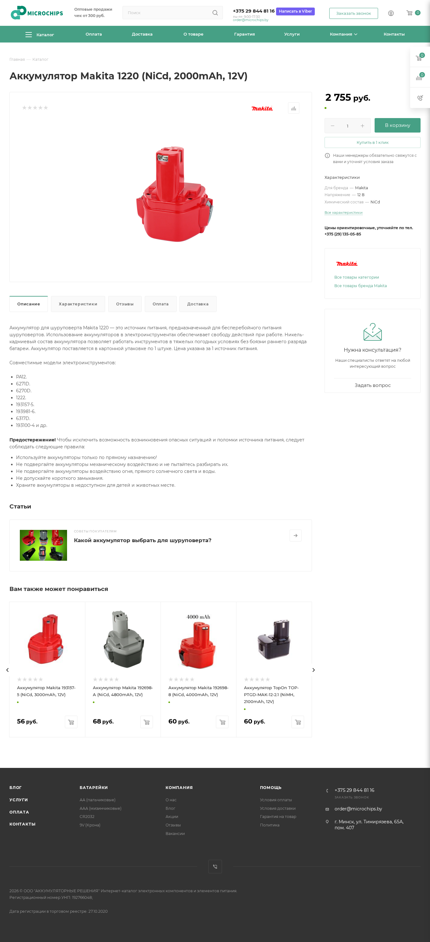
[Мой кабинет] (391, 14)
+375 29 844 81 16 (254, 11)
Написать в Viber (295, 11)
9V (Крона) (90, 825)
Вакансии (175, 833)
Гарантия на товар (278, 816)
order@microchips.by (251, 20)
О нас (171, 799)
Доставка (197, 304)
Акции (172, 816)
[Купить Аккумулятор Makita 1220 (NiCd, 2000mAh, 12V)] (171, 192)
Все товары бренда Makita (360, 285)
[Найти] (215, 12)
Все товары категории (356, 277)
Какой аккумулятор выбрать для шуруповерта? (143, 540)
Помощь (271, 787)
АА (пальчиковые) (98, 799)
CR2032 (87, 816)
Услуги (18, 799)
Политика (270, 825)
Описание (28, 304)
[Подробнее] (296, 536)
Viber (215, 866)
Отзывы (125, 304)
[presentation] (7, 670)
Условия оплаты (276, 799)
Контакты (22, 824)
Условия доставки (278, 808)
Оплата (161, 304)
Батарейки (94, 787)
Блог (15, 787)
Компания (179, 787)
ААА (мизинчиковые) (101, 808)
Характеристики (78, 304)
